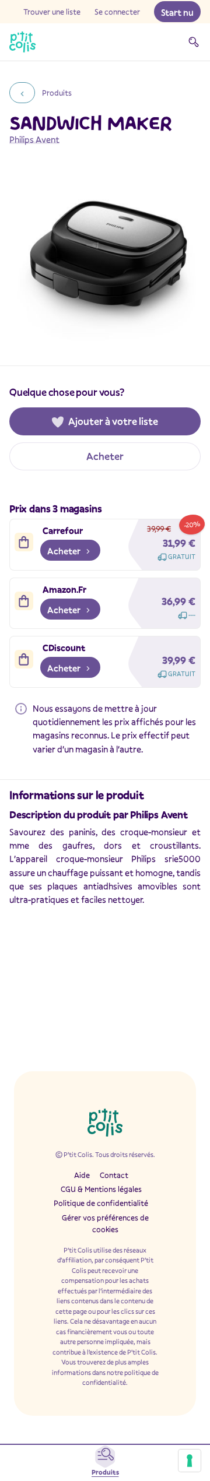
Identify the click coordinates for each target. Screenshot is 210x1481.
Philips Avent (34, 139)
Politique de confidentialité (101, 1203)
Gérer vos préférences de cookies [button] (105, 1223)
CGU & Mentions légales (101, 1189)
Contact (114, 1175)
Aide (82, 1175)
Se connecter (117, 11)
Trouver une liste (51, 11)
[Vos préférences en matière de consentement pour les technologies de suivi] (189, 1461)
